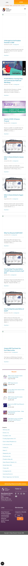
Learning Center (16, 5)
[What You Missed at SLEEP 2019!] (14, 222)
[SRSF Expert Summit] (5, 384)
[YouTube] (16, 496)
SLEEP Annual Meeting (5, 521)
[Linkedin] (24, 494)
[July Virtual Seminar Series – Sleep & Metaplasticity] (5, 412)
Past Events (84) (7, 456)
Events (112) (6, 432)
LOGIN (21, 2)
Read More (6, 55)
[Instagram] (21, 494)
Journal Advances (5, 517)
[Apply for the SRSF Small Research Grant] (5, 405)
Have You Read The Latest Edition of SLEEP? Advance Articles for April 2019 (14, 271)
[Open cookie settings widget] (2, 563)
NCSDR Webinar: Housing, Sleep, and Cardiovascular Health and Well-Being (13, 80)
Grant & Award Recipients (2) (9, 441)
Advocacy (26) (6, 429)
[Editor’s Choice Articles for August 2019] (14, 184)
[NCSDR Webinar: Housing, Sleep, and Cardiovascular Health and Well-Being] (14, 68)
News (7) (5, 450)
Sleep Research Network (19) (9, 462)
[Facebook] (15, 494)
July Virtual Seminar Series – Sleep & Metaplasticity (16, 412)
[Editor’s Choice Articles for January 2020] (14, 146)
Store (11, 5)
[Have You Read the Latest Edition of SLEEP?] (14, 298)
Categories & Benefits (20, 512)
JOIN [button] (7, 2)
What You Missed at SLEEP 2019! (13, 233)
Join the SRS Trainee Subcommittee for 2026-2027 (16, 390)
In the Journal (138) (7, 444)
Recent (14, 372)
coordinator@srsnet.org (6, 500)
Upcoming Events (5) (8, 474)
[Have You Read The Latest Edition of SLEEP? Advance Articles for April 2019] (14, 258)
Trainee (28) (6, 468)
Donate (23, 5)
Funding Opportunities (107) (9, 438)
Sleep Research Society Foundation (6, 512)
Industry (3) (5, 447)
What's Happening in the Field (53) (11, 477)
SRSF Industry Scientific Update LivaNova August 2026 (15, 376)
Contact (7, 5)
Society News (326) (7, 465)
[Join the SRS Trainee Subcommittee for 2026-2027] (5, 390)
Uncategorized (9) (7, 471)
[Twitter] (18, 494)
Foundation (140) (7, 435)
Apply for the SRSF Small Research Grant (16, 404)
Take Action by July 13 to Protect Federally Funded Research (15, 419)
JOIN (20, 518)
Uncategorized (16, 44)
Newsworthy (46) (7, 453)
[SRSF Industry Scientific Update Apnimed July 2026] (5, 398)
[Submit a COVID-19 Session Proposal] (14, 108)
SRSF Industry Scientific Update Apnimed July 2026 (15, 397)
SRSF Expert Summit (13, 383)
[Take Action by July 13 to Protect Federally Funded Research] (5, 419)
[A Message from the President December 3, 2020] (14, 25)
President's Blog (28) (7, 459)
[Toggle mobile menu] (25, 9)
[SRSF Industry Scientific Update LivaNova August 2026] (5, 376)
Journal (5, 515)
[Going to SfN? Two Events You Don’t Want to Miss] (14, 338)
